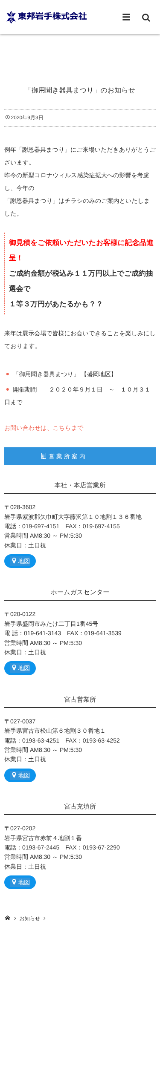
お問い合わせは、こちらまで (43, 427)
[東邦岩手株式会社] (47, 16)
